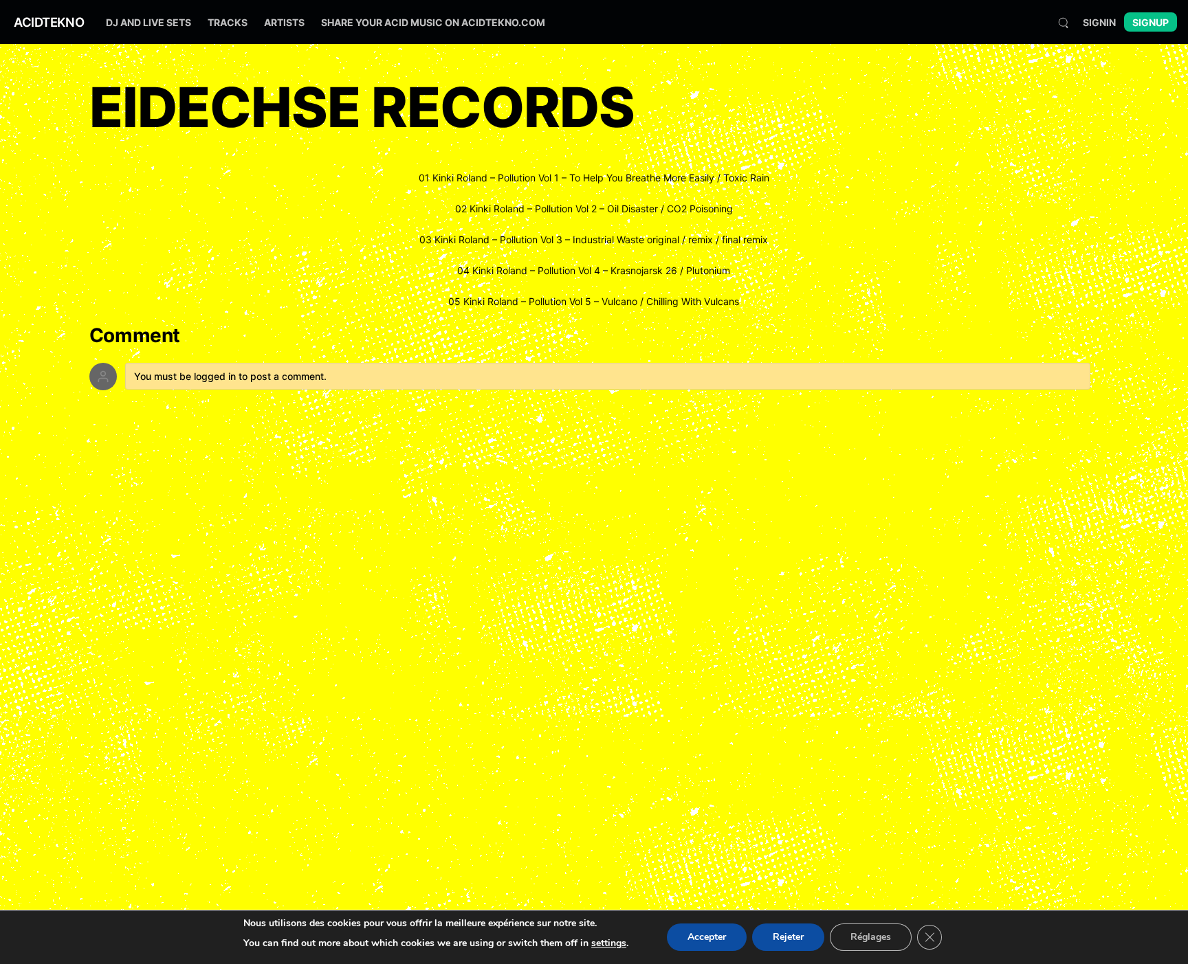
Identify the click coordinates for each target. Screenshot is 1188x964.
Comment (135, 335)
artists (284, 22)
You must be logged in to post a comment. (230, 376)
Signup (1150, 22)
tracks (228, 22)
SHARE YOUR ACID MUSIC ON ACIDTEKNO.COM (433, 22)
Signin (1099, 22)
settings (608, 943)
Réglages (870, 936)
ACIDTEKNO (49, 22)
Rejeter (788, 936)
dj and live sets (148, 22)
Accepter (707, 936)
